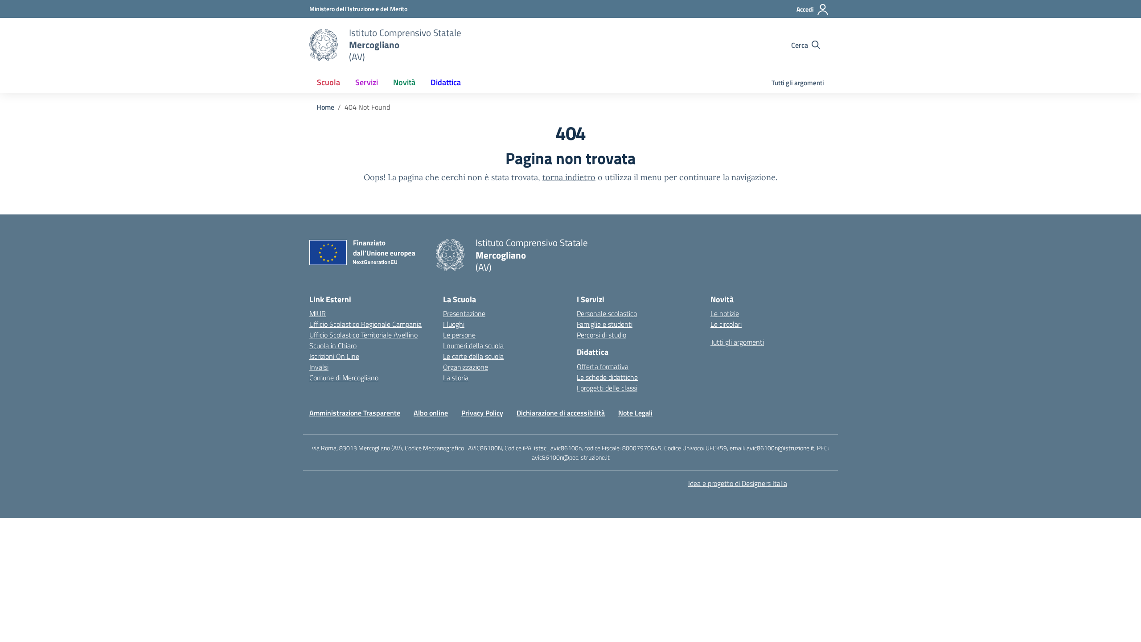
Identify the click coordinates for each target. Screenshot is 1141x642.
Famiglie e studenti (604, 324)
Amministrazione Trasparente (354, 412)
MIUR (317, 313)
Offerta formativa (602, 366)
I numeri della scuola (473, 345)
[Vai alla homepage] (323, 45)
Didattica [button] (446, 82)
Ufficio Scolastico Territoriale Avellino (363, 334)
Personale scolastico (607, 313)
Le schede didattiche (607, 377)
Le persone (459, 334)
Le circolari (726, 324)
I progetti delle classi (607, 388)
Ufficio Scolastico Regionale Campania (365, 324)
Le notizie (724, 313)
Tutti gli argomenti (798, 83)
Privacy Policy (482, 412)
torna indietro (568, 177)
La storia (455, 377)
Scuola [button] (328, 82)
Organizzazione (465, 367)
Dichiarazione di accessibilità (561, 412)
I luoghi (453, 324)
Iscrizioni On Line (334, 356)
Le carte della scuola (473, 356)
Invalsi (318, 367)
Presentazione (464, 313)
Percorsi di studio (601, 334)
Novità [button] (404, 82)
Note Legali (635, 412)
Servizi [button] (366, 82)
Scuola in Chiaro (333, 345)
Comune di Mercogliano (343, 377)
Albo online (431, 412)
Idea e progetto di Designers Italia (737, 483)
